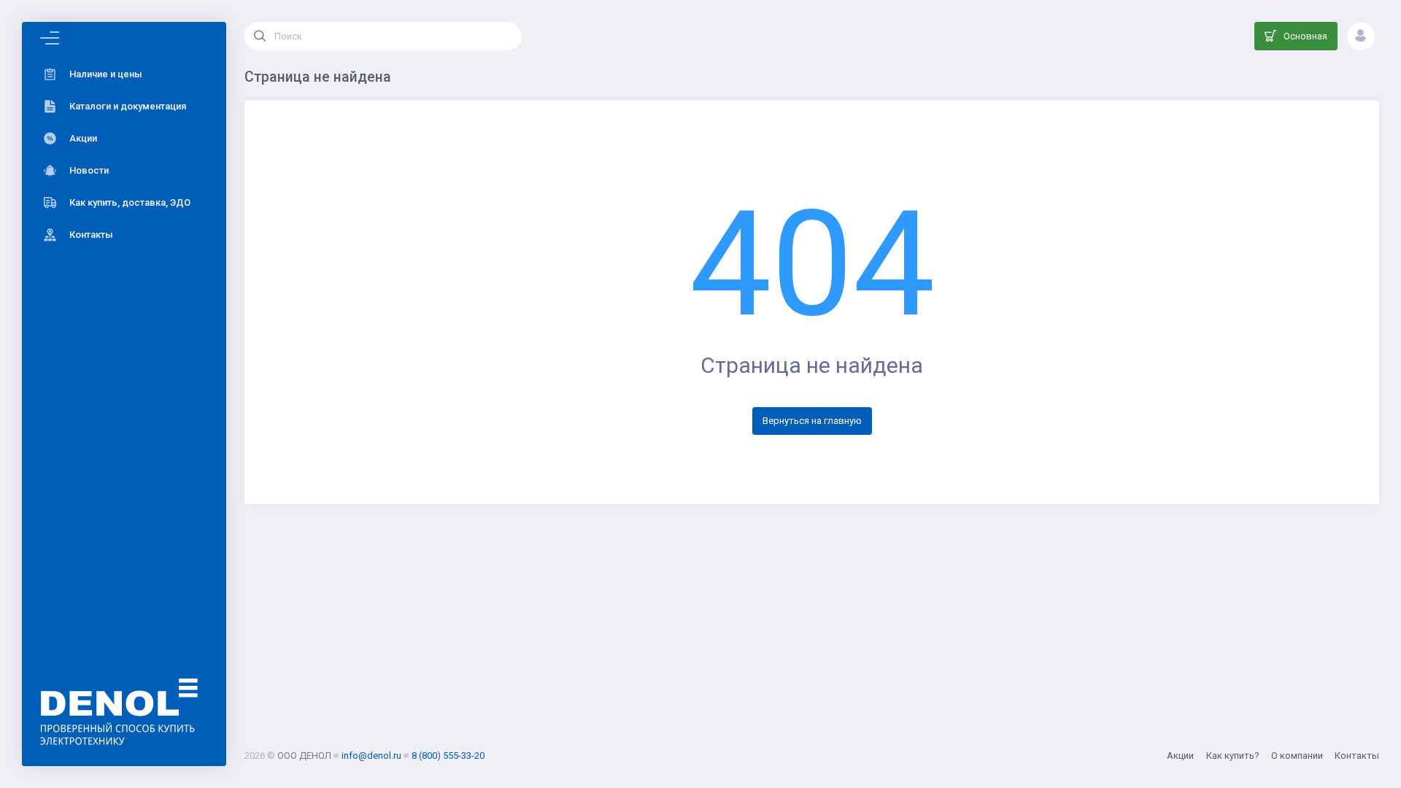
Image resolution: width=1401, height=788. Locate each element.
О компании (1297, 755)
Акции (1180, 755)
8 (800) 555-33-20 (448, 755)
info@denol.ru (371, 755)
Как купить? (1232, 755)
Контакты (1357, 755)
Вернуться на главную (812, 420)
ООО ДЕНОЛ (304, 755)
